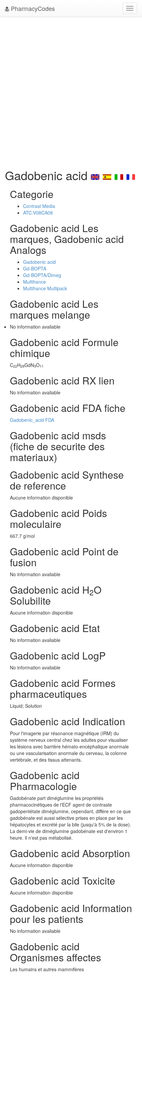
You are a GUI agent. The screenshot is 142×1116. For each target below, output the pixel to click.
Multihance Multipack (45, 288)
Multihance (34, 281)
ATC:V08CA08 (38, 212)
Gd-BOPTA (34, 268)
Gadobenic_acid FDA (32, 420)
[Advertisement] (71, 91)
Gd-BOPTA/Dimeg (42, 275)
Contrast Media (39, 206)
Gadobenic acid (39, 262)
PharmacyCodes (32, 8)
